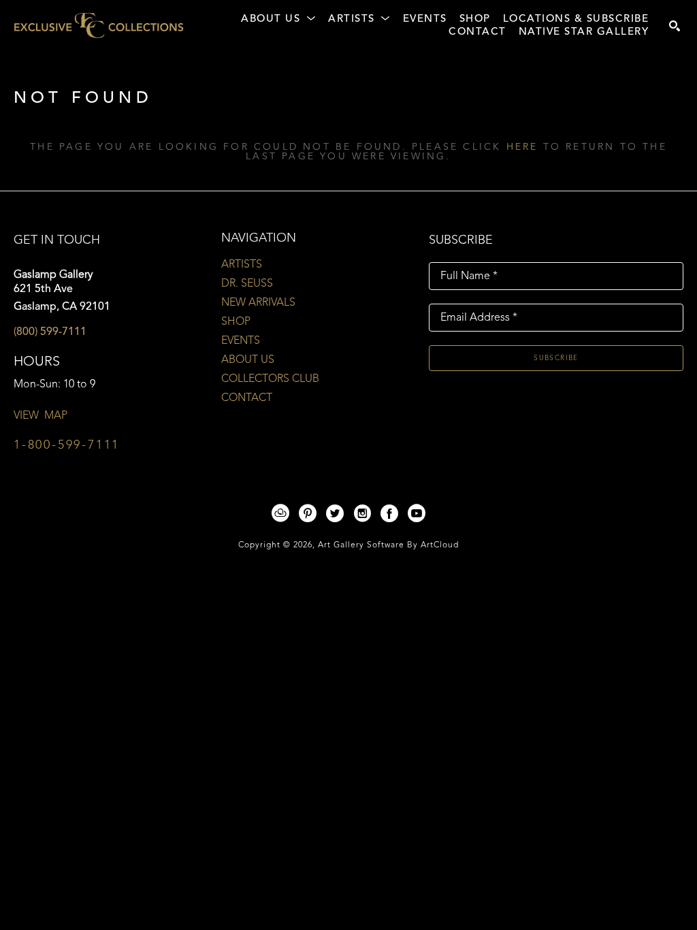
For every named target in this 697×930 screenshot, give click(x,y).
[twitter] (335, 513)
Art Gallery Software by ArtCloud (388, 545)
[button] (278, 20)
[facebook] (389, 513)
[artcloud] (280, 513)
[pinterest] (308, 513)
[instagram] (362, 513)
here (522, 147)
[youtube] (416, 513)
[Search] (674, 25)
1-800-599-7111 (67, 445)
